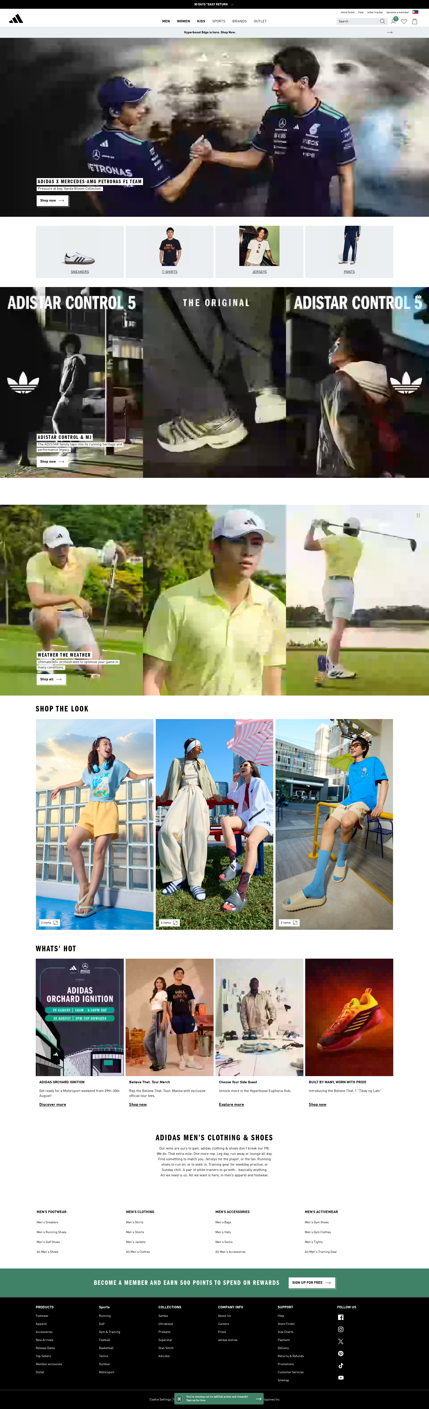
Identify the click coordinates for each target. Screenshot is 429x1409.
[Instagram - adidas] (365, 1330)
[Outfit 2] (214, 824)
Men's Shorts (135, 1232)
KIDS (201, 21)
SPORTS (218, 21)
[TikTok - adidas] (365, 1366)
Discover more (52, 1105)
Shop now (138, 1105)
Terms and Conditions (209, 1399)
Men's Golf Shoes (48, 1242)
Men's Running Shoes (51, 1232)
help (361, 12)
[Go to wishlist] (404, 21)
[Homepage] (16, 19)
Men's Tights (314, 1242)
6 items (166, 922)
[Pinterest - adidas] (365, 1354)
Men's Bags (223, 1222)
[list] (214, 827)
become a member (398, 12)
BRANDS (239, 21)
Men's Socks (224, 1242)
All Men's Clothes (138, 1252)
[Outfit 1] (95, 824)
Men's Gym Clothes (318, 1232)
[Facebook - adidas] (365, 1318)
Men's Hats (223, 1232)
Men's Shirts (134, 1222)
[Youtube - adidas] (365, 1378)
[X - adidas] (365, 1342)
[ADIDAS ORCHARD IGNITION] (80, 1035)
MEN (166, 21)
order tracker (375, 12)
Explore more (231, 1105)
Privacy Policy (182, 1399)
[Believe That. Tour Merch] (170, 1035)
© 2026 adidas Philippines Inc (259, 1399)
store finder (348, 12)
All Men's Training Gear (321, 1252)
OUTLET (260, 21)
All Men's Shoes (47, 1252)
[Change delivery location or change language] (415, 12)
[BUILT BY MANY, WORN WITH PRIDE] (349, 1035)
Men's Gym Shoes (317, 1222)
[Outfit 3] (334, 824)
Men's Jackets (135, 1242)
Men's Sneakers (47, 1222)
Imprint (231, 1399)
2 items (46, 922)
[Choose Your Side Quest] (259, 1035)
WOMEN (183, 21)
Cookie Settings (160, 1399)
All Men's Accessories (230, 1252)
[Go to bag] (414, 21)
